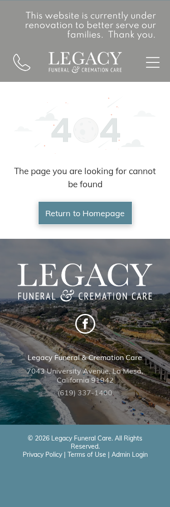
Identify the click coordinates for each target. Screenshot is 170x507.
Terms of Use (87, 454)
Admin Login (130, 454)
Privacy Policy (42, 454)
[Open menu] (153, 62)
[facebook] (85, 325)
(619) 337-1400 (85, 392)
